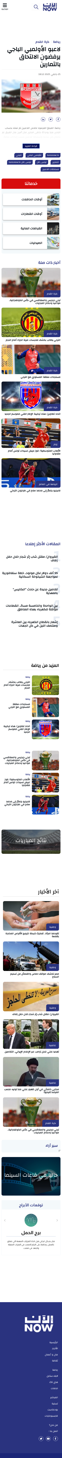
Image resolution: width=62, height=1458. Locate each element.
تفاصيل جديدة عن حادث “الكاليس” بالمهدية (35, 591)
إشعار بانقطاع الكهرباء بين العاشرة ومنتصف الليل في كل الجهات (34, 623)
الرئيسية (53, 1342)
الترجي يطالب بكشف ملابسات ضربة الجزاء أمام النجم (33, 340)
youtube (48, 1438)
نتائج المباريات (31, 840)
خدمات (54, 1388)
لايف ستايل (52, 1376)
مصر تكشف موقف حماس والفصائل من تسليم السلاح (34, 975)
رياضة (56, 41)
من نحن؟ (53, 1425)
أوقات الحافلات (32, 199)
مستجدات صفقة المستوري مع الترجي (40, 377)
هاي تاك (53, 1382)
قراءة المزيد (31, 146)
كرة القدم (42, 41)
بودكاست (53, 1409)
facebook (55, 1438)
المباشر (54, 1397)
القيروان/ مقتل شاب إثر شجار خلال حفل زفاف (32, 558)
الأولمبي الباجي (34, 155)
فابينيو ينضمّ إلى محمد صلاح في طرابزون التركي (35, 490)
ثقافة (55, 1360)
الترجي (19, 155)
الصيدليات (36, 243)
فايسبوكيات (51, 1416)
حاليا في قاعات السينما (31, 1175)
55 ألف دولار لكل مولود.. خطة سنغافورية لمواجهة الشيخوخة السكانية (30, 574)
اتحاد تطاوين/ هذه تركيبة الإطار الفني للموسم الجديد (33, 414)
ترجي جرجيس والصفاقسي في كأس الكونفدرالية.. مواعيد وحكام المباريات (35, 301)
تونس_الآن (41, 162)
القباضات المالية (31, 228)
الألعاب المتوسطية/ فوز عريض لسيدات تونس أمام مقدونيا (34, 452)
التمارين (55, 162)
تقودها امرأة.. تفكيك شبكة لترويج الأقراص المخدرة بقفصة (32, 935)
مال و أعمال (51, 1354)
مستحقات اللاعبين (50, 169)
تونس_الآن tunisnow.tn (20, 162)
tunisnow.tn (53, 155)
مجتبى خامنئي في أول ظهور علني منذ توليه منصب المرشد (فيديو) (31, 1090)
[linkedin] (42, 120)
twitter (41, 1438)
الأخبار (55, 1348)
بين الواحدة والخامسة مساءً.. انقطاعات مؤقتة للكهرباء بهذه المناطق (32, 607)
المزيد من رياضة (45, 665)
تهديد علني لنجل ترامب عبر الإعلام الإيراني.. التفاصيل (32, 1051)
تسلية (55, 1403)
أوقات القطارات (31, 214)
